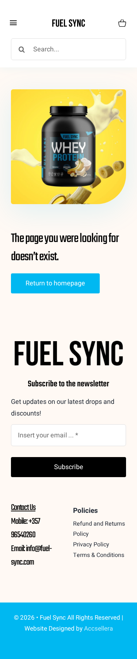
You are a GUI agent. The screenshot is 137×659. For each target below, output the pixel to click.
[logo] (68, 21)
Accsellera (98, 628)
